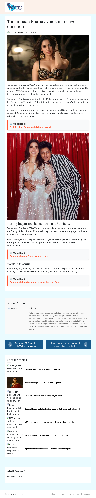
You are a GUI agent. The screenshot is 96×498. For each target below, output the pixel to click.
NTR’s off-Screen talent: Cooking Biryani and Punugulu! (47, 396)
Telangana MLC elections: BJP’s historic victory (27, 345)
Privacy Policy (65, 494)
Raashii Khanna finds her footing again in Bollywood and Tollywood (52, 409)
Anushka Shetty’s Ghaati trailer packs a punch (43, 383)
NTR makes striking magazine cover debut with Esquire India (49, 422)
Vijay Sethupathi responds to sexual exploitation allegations (49, 449)
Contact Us (87, 494)
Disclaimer (53, 494)
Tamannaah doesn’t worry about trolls (29, 256)
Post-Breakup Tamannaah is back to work (30, 127)
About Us (76, 494)
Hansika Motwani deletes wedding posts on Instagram (47, 435)
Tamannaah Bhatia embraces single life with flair (34, 282)
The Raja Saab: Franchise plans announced (42, 369)
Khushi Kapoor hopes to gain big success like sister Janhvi (65, 345)
